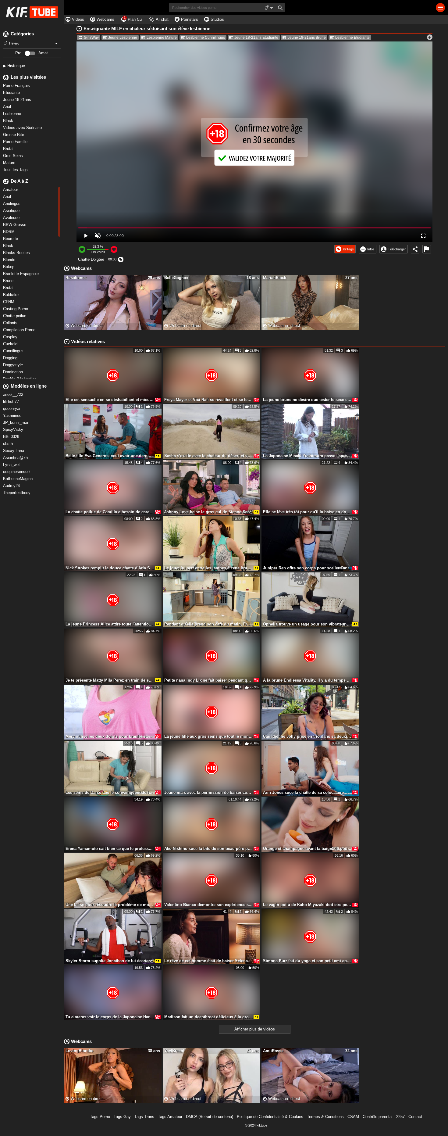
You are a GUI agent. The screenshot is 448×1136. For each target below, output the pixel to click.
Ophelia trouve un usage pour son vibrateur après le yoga (307, 624)
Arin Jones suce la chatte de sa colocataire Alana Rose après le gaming (307, 792)
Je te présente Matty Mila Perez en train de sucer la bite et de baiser (110, 680)
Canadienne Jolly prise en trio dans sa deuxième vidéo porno (307, 736)
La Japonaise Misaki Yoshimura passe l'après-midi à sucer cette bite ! (307, 455)
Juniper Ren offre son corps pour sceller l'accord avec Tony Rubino (307, 568)
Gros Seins (13, 155)
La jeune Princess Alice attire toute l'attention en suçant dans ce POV (110, 624)
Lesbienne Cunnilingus (205, 37)
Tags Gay (122, 1116)
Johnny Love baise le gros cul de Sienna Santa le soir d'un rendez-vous (208, 512)
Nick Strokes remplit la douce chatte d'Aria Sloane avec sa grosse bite (110, 568)
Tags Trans (144, 1116)
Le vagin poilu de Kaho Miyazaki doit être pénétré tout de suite (307, 904)
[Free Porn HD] (32, 12)
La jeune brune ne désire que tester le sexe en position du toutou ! (307, 399)
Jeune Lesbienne (122, 37)
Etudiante (12, 92)
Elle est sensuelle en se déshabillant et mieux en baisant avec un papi (110, 399)
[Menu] (440, 7)
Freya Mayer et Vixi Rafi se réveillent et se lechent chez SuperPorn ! (208, 399)
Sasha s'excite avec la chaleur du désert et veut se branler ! (208, 455)
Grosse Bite (14, 134)
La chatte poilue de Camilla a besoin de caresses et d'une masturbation (110, 512)
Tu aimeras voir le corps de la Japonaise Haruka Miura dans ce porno (110, 1017)
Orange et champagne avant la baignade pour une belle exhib (307, 848)
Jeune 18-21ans (17, 99)
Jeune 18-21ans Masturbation (404, 37)
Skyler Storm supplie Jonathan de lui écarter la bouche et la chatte (110, 961)
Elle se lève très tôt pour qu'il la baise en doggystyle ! (307, 512)
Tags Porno (100, 1116)
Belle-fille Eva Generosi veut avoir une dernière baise (110, 455)
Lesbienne (12, 113)
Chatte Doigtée (91, 259)
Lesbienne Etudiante (352, 37)
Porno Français (17, 85)
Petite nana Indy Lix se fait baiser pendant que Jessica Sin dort (208, 680)
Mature (9, 162)
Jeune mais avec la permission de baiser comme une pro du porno (208, 792)
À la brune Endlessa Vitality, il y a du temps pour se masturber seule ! (307, 680)
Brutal (9, 148)
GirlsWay (91, 37)
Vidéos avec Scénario (23, 127)
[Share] (415, 249)
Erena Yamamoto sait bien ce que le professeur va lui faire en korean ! (110, 848)
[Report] (426, 249)
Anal (7, 106)
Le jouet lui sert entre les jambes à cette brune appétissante (208, 568)
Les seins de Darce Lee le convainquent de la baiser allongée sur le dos (110, 792)
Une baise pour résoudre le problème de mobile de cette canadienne (110, 904)
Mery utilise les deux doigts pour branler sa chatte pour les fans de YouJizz (110, 736)
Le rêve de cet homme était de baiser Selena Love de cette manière (208, 961)
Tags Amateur (170, 1116)
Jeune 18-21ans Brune (307, 37)
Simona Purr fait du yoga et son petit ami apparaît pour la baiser (307, 961)
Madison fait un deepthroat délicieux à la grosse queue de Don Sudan (208, 1017)
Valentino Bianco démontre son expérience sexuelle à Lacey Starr (208, 904)
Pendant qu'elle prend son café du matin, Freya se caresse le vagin (208, 624)
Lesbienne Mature (162, 37)
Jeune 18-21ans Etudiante (256, 37)
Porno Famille (16, 141)
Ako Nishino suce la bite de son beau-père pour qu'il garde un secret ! (208, 848)
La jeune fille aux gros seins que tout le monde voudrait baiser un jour (208, 736)
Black (8, 120)
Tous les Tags (16, 169)
